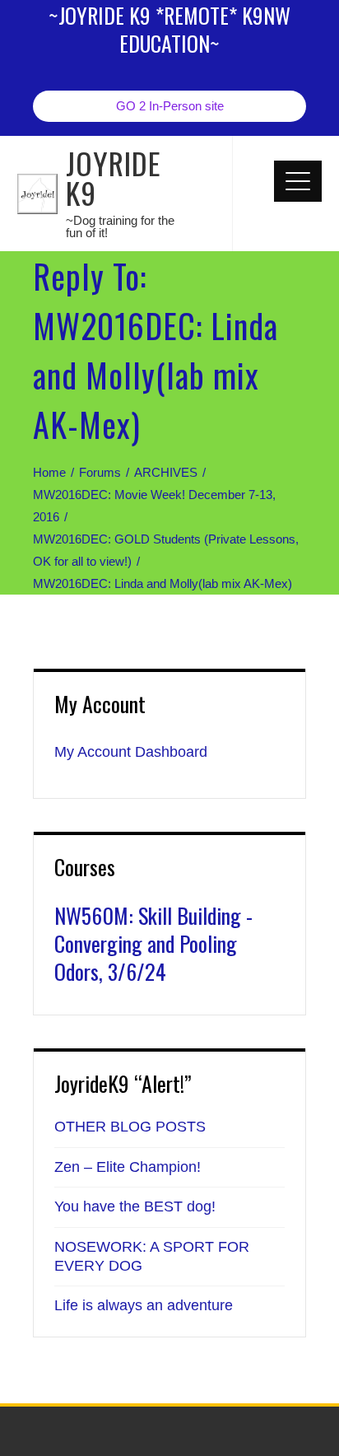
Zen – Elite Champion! (127, 1167)
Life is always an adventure (143, 1305)
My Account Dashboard (130, 752)
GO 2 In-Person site (170, 106)
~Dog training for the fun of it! (120, 226)
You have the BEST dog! (135, 1206)
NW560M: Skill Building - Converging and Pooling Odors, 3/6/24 (153, 943)
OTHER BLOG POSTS (130, 1126)
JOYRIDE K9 (113, 177)
